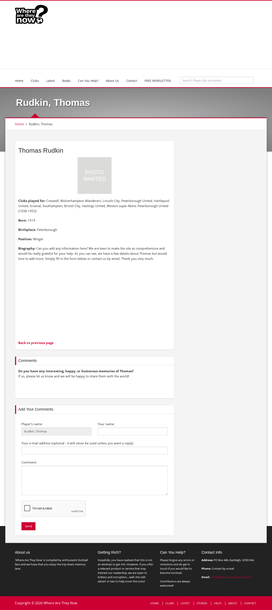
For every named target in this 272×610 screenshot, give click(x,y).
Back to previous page (36, 343)
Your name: (106, 424)
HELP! (217, 603)
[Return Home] (31, 14)
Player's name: (32, 424)
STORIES (202, 603)
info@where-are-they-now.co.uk (231, 577)
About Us (112, 81)
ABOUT (232, 603)
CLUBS (170, 603)
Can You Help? (88, 81)
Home (19, 81)
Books (66, 81)
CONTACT (250, 603)
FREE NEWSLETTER (157, 81)
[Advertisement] (167, 34)
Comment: (29, 462)
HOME (154, 603)
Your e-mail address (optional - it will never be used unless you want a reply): (77, 443)
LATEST (185, 603)
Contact (131, 81)
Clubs (35, 81)
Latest (50, 81)
